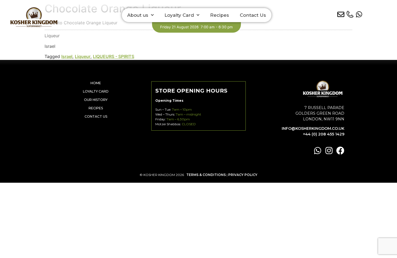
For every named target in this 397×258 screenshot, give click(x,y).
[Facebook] (340, 151)
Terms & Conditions (206, 175)
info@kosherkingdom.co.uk (313, 128)
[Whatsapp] (318, 151)
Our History (95, 100)
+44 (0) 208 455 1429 (323, 134)
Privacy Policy (242, 175)
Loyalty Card (179, 15)
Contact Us (253, 15)
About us (137, 15)
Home (95, 83)
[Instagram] (329, 151)
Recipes (219, 15)
